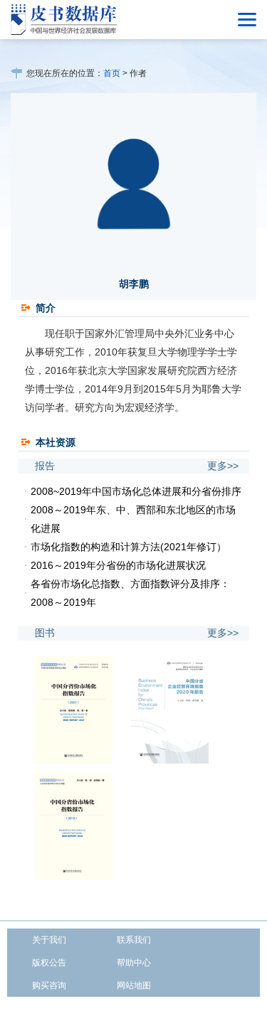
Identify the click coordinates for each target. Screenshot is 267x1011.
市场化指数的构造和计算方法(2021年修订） (128, 546)
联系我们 (134, 940)
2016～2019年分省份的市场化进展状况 (118, 565)
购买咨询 (49, 985)
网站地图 (134, 985)
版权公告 (49, 963)
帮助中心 (134, 963)
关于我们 (49, 940)
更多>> (223, 465)
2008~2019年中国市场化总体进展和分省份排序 (136, 491)
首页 (111, 73)
